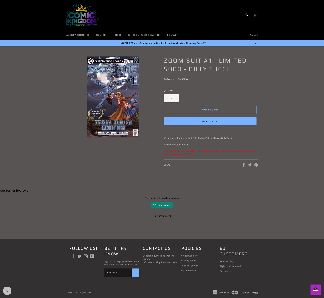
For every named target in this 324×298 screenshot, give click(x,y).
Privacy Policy (188, 260)
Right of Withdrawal (230, 266)
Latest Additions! (77, 35)
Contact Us (225, 271)
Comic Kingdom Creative (83, 292)
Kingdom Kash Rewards (144, 35)
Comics (101, 35)
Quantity (168, 91)
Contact (172, 35)
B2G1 (118, 35)
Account (254, 35)
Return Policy (227, 261)
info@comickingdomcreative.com (161, 262)
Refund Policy (188, 270)
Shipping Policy (189, 255)
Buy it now (210, 121)
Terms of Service (189, 265)
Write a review (162, 205)
